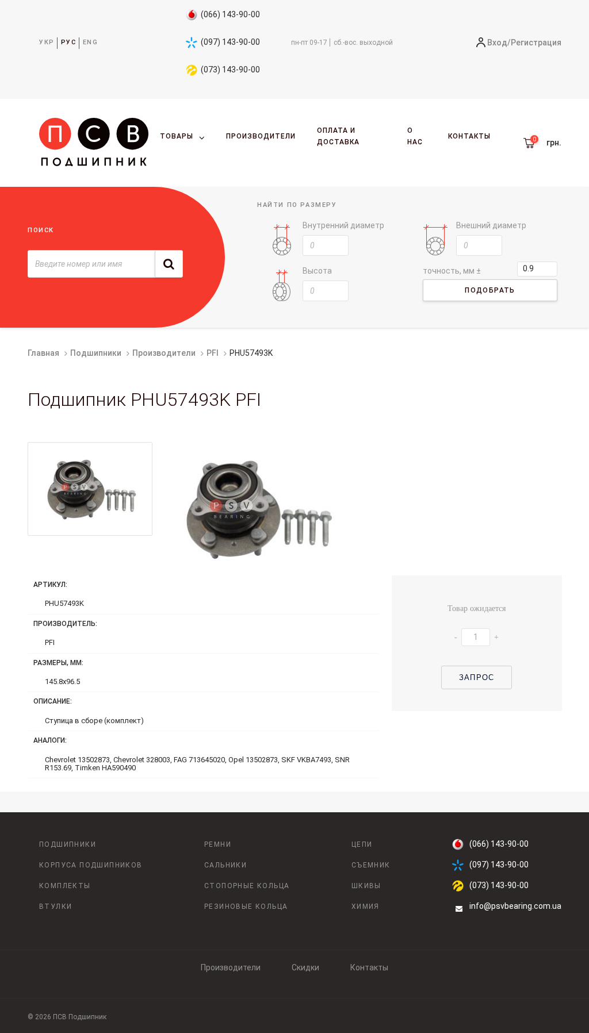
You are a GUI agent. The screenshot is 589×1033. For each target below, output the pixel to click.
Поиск (41, 230)
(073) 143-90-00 (230, 69)
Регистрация (536, 42)
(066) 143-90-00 (230, 14)
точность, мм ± (452, 270)
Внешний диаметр (491, 225)
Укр (47, 42)
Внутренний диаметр (343, 225)
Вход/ (499, 42)
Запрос (476, 677)
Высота (317, 270)
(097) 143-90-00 (230, 42)
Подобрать (490, 290)
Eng (90, 42)
